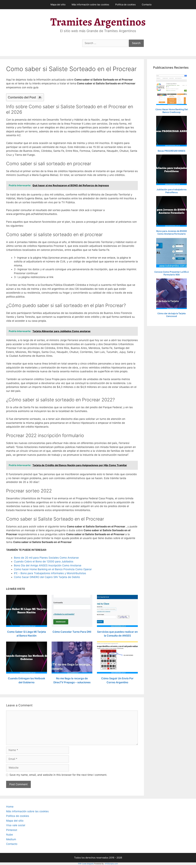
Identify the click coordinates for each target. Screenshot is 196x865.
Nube (9, 834)
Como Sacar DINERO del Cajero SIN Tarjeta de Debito (47, 577)
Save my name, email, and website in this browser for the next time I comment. (58, 774)
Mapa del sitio (58, 4)
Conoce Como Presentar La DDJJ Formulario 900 (171, 273)
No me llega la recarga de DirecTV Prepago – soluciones (71, 680)
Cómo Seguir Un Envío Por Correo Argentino (117, 680)
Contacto (147, 4)
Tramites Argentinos (98, 21)
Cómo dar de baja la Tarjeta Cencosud (171, 314)
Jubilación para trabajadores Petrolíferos (171, 190)
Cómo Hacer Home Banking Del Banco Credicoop (171, 110)
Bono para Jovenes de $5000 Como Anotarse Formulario (171, 232)
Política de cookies (125, 4)
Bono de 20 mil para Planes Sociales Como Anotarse (46, 557)
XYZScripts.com (111, 864)
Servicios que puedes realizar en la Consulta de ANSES (117, 633)
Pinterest (11, 830)
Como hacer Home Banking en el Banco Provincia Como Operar (53, 569)
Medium (11, 839)
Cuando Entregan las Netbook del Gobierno (26, 680)
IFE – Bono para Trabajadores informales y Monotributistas (50, 573)
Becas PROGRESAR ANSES (171, 150)
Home (9, 806)
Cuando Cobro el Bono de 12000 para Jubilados (43, 561)
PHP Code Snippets (86, 864)
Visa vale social (15, 825)
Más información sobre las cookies (90, 4)
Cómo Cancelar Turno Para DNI (72, 631)
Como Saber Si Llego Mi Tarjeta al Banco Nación (26, 633)
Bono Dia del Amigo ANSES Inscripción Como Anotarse (47, 565)
